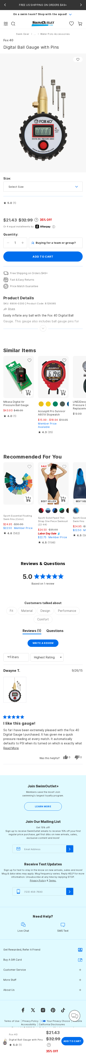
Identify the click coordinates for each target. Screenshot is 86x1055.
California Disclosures (52, 1024)
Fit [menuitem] (11, 610)
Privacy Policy (38, 880)
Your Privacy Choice (58, 1021)
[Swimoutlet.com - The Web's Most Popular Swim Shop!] (43, 23)
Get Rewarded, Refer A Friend (21, 949)
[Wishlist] (71, 23)
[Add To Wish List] (78, 59)
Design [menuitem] (45, 610)
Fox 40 (8, 40)
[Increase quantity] (22, 242)
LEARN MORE (43, 806)
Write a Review (46, 644)
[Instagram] (43, 1010)
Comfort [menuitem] (43, 619)
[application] (74, 1015)
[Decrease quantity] (8, 242)
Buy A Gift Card (12, 959)
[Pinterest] (53, 1010)
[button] (9, 203)
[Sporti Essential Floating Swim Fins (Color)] (18, 483)
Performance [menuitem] (67, 610)
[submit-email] (69, 848)
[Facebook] (22, 1010)
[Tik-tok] (63, 1010)
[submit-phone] (69, 891)
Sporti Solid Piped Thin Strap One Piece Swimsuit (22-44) (53, 521)
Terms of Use (11, 1021)
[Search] (13, 23)
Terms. (52, 880)
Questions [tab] (54, 631)
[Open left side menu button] (5, 23)
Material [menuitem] (27, 610)
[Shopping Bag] (80, 23)
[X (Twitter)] (32, 1010)
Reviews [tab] (32, 631)
